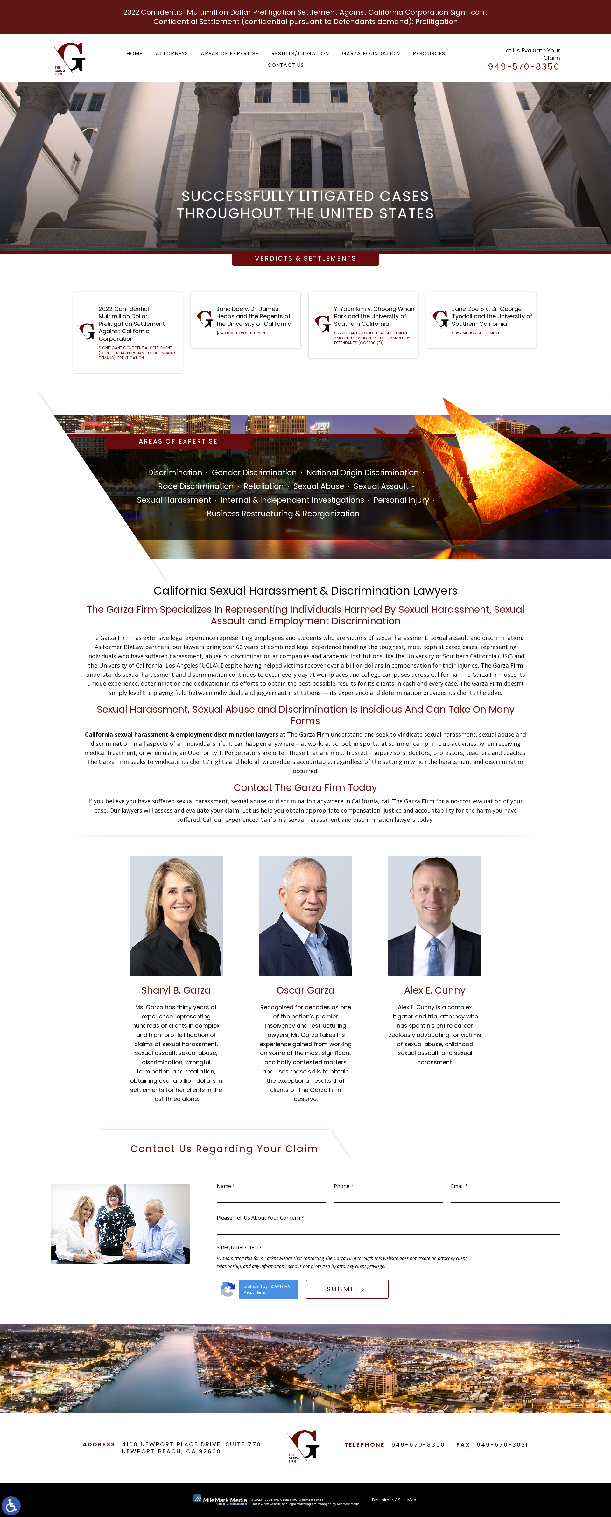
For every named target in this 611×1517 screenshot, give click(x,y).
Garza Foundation (371, 53)
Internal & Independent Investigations (292, 500)
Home (134, 53)
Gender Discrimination (254, 472)
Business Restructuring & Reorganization (283, 513)
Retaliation (263, 486)
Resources (429, 53)
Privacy (249, 1292)
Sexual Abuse (318, 486)
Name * (226, 1186)
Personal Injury (401, 500)
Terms (261, 1292)
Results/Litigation (300, 53)
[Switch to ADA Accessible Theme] (11, 1505)
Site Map (407, 1500)
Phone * (344, 1186)
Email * (459, 1186)
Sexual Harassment (174, 500)
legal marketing (300, 1504)
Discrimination (175, 472)
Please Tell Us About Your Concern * (260, 1217)
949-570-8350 (418, 1445)
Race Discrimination (196, 486)
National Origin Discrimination (362, 472)
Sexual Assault (381, 486)
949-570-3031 (502, 1445)
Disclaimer (382, 1500)
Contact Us (286, 65)
